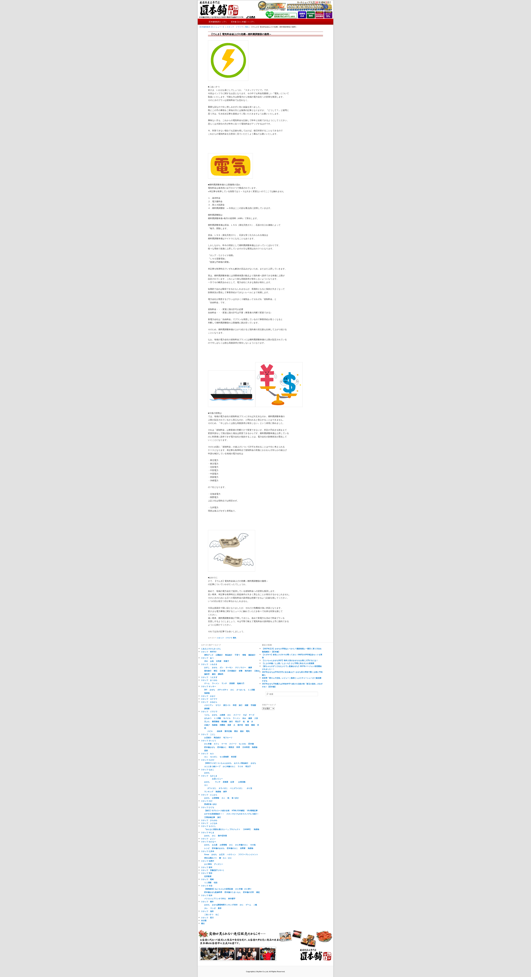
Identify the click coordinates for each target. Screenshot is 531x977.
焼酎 (246, 705)
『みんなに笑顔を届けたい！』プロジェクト (222, 829)
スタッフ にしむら (209, 794)
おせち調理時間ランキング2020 (224, 904)
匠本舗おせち (209, 747)
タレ (206, 908)
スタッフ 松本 (206, 895)
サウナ (218, 705)
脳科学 (207, 674)
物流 (247, 725)
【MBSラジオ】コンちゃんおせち (218, 763)
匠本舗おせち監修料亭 (213, 892)
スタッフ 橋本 (207, 901)
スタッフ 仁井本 (207, 851)
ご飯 (255, 904)
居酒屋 (232, 683)
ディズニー (218, 864)
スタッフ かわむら (209, 702)
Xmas (206, 854)
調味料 (220, 674)
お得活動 (241, 781)
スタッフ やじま (207, 832)
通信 (236, 731)
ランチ (224, 683)
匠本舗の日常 (248, 892)
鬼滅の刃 (240, 683)
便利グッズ (208, 654)
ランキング (208, 791)
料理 (234, 705)
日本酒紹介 (231, 670)
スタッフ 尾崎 (207, 879)
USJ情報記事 (252, 810)
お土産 (214, 844)
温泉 (206, 750)
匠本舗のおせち (218, 848)
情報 (244, 654)
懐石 (215, 670)
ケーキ (224, 743)
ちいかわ (242, 743)
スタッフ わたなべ (208, 841)
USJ (206, 661)
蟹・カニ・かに (225, 857)
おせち (214, 667)
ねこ (217, 914)
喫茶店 (231, 747)
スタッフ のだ (206, 801)
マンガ (213, 908)
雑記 (258, 892)
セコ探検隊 (224, 756)
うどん (207, 714)
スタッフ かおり (208, 696)
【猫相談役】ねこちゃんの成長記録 (218, 888)
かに (232, 689)
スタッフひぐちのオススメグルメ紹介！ (242, 813)
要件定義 (228, 731)
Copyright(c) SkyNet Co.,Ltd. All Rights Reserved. (265, 971)
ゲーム (207, 683)
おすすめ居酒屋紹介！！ (214, 813)
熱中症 (240, 725)
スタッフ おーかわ (209, 680)
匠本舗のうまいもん (233, 892)
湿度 (229, 725)
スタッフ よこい (208, 838)
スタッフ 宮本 (206, 873)
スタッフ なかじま (209, 775)
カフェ (216, 743)
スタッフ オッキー (208, 686)
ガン (221, 667)
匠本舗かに (221, 747)
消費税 (222, 725)
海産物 (207, 693)
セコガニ (213, 756)
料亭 (238, 747)
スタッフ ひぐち (207, 807)
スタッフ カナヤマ (209, 699)
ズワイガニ (211, 788)
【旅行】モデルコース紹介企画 (216, 810)
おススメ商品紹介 (241, 763)
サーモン (229, 667)
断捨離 (224, 721)
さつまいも (240, 689)
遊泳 (242, 731)
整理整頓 (215, 721)
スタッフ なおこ (207, 769)
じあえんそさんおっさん (211, 648)
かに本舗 (207, 743)
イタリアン (208, 705)
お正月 (222, 854)
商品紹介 (228, 654)
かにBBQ (208, 864)
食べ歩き (235, 797)
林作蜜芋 (231, 898)
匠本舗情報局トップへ (218, 21)
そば (245, 714)
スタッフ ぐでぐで (224, 637)
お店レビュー (217, 778)
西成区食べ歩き (210, 804)
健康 (250, 667)
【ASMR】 (247, 829)
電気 (234, 637)
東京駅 (233, 756)
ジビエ (210, 731)
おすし (207, 667)
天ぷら (207, 721)
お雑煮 (222, 714)
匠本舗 (251, 743)
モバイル (227, 718)
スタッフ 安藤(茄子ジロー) (212, 870)
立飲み (257, 670)
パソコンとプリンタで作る (215, 898)
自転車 (219, 731)
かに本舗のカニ (229, 766)
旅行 (240, 705)
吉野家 (242, 848)
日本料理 (246, 747)
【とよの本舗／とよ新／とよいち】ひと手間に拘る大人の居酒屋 (288, 663)
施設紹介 (252, 654)
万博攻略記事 (209, 817)
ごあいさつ (208, 914)
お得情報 (215, 797)
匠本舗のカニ (232, 848)
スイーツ (237, 714)
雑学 (225, 791)
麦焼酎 (207, 708)
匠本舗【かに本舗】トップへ (242, 21)
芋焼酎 (253, 705)
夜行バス (227, 705)
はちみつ (207, 718)
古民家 (218, 661)
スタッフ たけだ (207, 759)
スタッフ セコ (207, 753)
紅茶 (232, 781)
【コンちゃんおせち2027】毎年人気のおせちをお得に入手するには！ (290, 660)
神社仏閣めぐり (210, 857)
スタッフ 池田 (207, 911)
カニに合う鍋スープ (212, 766)
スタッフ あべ (207, 657)
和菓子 (226, 661)
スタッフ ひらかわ (209, 820)
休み (244, 718)
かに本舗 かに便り (243, 888)
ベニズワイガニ (236, 788)
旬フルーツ (227, 737)
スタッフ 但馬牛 (207, 861)
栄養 (240, 670)
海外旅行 (248, 670)
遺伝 (203, 923)
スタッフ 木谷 (206, 885)
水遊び (207, 725)
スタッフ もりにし (208, 826)
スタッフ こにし (208, 734)
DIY (205, 689)
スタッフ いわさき (209, 664)
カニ (206, 756)
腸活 (214, 674)
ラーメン (215, 683)
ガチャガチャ (222, 689)
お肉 (212, 661)
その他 (253, 844)
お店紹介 (207, 737)
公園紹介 (219, 654)
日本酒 (222, 670)
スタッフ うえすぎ (209, 677)
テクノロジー (240, 667)
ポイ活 (249, 788)
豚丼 (220, 908)
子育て (237, 654)
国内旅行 (207, 670)
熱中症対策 (222, 835)
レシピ (207, 848)
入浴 (256, 718)
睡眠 (253, 725)
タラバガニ (223, 788)
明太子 (238, 721)
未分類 (203, 920)
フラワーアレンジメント (248, 854)
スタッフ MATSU (208, 651)
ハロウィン (231, 854)
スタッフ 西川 (207, 917)
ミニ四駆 (251, 689)
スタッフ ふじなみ (209, 823)
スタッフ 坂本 (206, 867)
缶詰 (215, 882)
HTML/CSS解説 (238, 810)
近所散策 (207, 876)
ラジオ (240, 766)
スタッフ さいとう (208, 740)
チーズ (251, 714)
